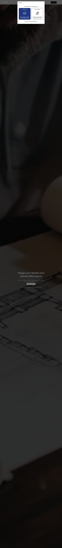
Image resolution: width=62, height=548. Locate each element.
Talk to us (35, 21)
